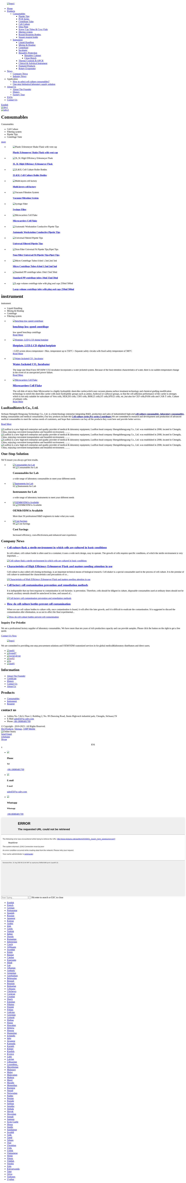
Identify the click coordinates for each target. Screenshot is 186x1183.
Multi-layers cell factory (24, 186)
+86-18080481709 (22, 721)
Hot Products (7, 729)
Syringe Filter (19, 209)
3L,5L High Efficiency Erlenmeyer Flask (33, 164)
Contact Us (12, 100)
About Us (11, 87)
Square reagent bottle (28, 37)
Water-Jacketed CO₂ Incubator (31, 364)
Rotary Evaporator (27, 68)
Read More (18, 335)
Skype (4, 739)
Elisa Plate (23, 27)
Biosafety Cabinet (32, 55)
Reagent (11, 704)
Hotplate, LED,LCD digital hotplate (34, 345)
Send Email (6, 734)
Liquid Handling (26, 42)
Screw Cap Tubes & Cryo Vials (33, 29)
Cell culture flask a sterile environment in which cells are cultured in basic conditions (57, 547)
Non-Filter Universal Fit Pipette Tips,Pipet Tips (36, 255)
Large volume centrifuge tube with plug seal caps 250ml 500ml (43, 289)
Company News (20, 74)
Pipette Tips (24, 16)
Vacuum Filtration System (26, 198)
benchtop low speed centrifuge (31, 326)
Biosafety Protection (28, 53)
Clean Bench (30, 58)
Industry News (19, 76)
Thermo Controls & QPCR (31, 60)
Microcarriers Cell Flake (25, 221)
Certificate (11, 678)
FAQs (9, 97)
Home (10, 8)
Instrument (18, 40)
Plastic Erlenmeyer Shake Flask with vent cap (35, 152)
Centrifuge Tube (26, 21)
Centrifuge (23, 47)
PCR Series (24, 19)
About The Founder (22, 89)
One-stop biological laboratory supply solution (34, 84)
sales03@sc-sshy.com (24, 719)
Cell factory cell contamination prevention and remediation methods (47, 585)
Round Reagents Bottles (30, 34)
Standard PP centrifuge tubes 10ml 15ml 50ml (35, 278)
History (16, 92)
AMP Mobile (29, 729)
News (9, 71)
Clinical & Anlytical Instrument (33, 63)
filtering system (26, 32)
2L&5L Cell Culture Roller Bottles (30, 175)
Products (11, 11)
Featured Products (27, 66)
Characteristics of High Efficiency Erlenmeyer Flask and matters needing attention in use (59, 566)
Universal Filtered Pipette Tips (28, 243)
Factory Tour (19, 94)
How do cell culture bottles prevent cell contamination (39, 603)
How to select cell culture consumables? (31, 81)
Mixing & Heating (27, 45)
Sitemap (18, 729)
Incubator (23, 50)
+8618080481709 (15, 814)
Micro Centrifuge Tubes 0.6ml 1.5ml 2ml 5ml (35, 266)
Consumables (19, 13)
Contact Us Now (9, 636)
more (3, 142)
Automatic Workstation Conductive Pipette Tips (36, 232)
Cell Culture (24, 24)
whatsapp (5, 736)
